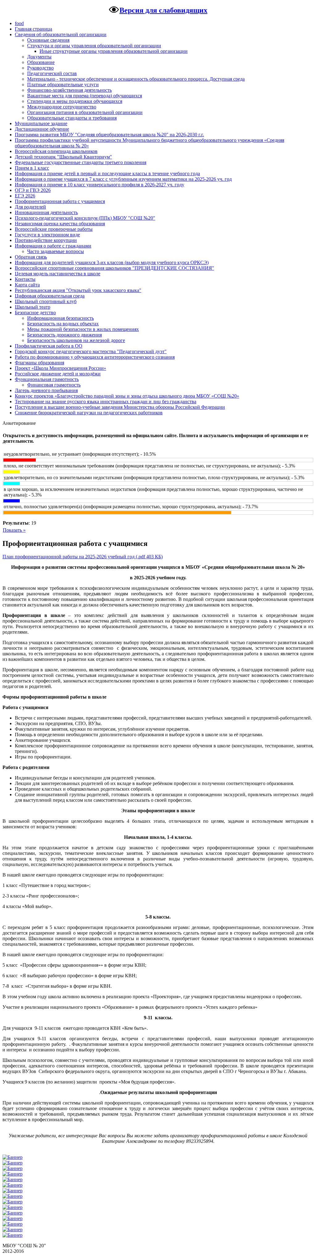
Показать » (14, 530)
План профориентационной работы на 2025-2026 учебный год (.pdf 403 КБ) (82, 556)
